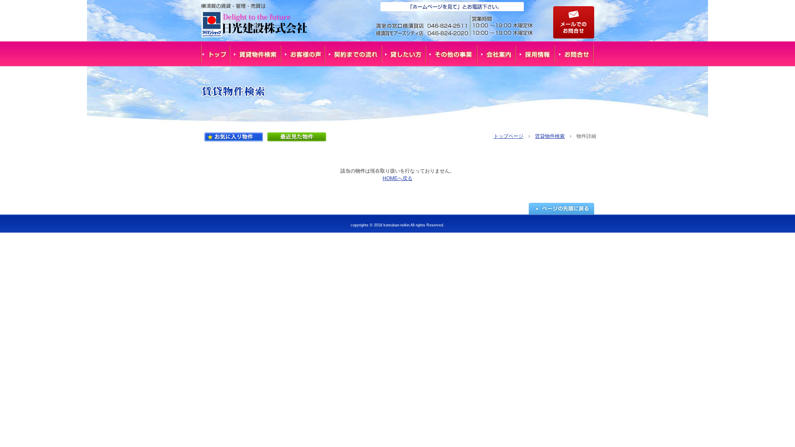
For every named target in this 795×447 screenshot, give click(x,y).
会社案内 (496, 53)
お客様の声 (303, 53)
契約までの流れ (353, 53)
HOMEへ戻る (397, 178)
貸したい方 (404, 53)
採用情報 (535, 53)
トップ (215, 53)
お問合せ (574, 53)
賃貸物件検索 (255, 53)
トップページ (508, 136)
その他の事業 (451, 53)
